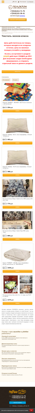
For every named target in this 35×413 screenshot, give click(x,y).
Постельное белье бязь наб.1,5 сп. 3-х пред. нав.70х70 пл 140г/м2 (17, 295)
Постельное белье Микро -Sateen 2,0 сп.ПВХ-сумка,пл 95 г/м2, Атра (17, 199)
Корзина (31, 1)
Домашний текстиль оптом (8, 27)
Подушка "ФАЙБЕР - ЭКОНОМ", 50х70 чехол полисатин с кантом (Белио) (17, 103)
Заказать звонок (17, 402)
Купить (17, 110)
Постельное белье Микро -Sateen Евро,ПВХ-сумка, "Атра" (16, 231)
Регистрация (23, 1)
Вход (15, 1)
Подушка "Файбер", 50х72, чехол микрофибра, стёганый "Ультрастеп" (17, 135)
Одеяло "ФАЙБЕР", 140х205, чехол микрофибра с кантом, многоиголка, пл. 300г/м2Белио (16, 263)
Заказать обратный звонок (17, 19)
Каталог (18, 27)
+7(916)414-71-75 (17, 11)
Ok (31, 410)
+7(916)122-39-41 (17, 13)
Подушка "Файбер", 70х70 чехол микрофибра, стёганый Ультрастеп (17, 167)
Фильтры (17, 71)
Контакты (22, 15)
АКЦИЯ (6, 56)
